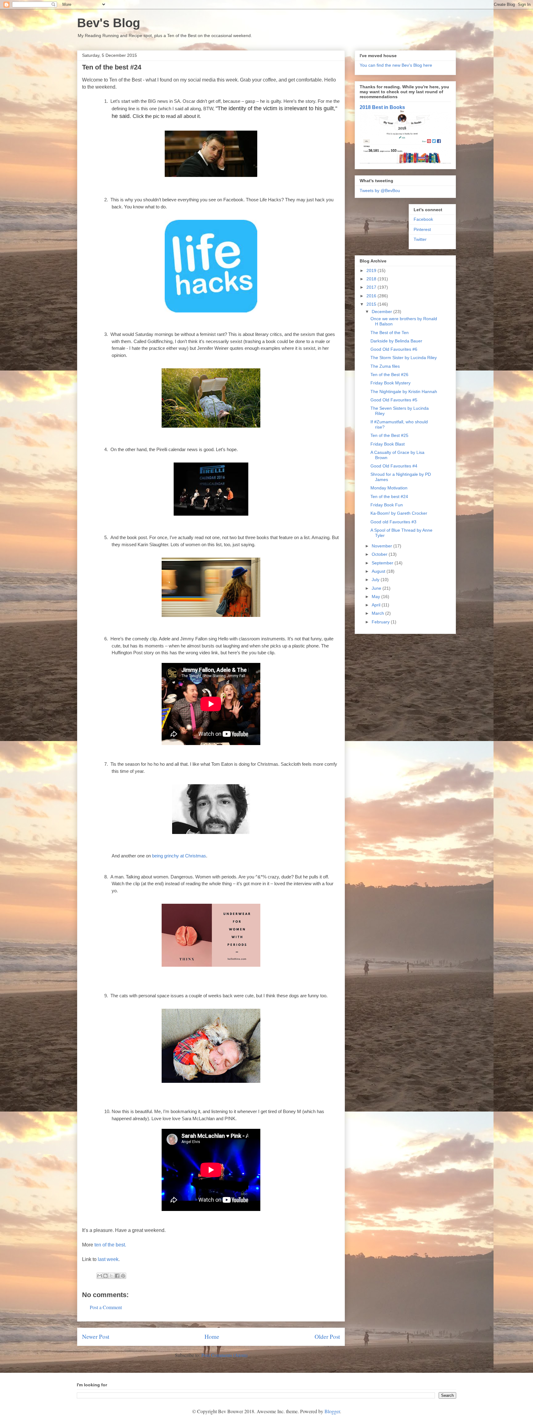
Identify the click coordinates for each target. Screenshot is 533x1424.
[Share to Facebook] (117, 1276)
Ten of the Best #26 (389, 374)
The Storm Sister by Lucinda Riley (403, 357)
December (382, 311)
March (378, 613)
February (381, 621)
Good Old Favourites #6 (393, 349)
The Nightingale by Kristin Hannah (403, 391)
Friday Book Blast (387, 444)
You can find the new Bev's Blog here (396, 65)
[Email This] (100, 1276)
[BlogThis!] (105, 1276)
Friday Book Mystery (390, 382)
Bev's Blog (108, 23)
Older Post (327, 1336)
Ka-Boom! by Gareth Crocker (398, 513)
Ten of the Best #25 (389, 435)
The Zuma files (385, 366)
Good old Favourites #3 (393, 521)
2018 (372, 278)
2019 (372, 270)
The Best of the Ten (389, 332)
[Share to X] (111, 1276)
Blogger (332, 1411)
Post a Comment (106, 1307)
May (376, 596)
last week (108, 1259)
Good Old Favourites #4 (393, 465)
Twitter (420, 239)
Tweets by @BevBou (380, 190)
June (377, 588)
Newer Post (95, 1336)
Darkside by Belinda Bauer (396, 340)
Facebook (423, 219)
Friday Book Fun (386, 504)
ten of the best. (110, 1244)
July (376, 579)
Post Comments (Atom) (224, 1355)
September (383, 562)
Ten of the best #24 (389, 496)
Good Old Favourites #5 (393, 399)
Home (212, 1336)
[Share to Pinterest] (123, 1276)
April (377, 604)
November (382, 545)
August (379, 571)
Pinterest (422, 229)
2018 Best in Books (382, 107)
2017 (372, 287)
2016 (372, 295)
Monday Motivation (388, 487)
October (380, 554)
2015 (372, 304)
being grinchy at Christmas (179, 855)
